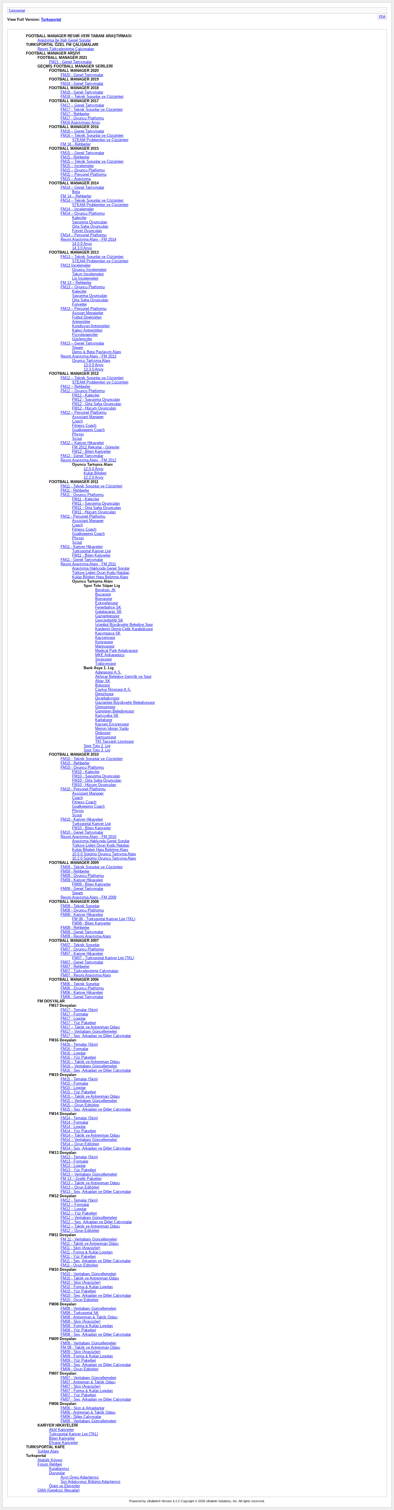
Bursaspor (103, 598)
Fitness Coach (84, 425)
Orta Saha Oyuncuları (90, 226)
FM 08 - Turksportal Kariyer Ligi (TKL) (103, 919)
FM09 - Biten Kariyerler (91, 884)
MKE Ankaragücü (109, 655)
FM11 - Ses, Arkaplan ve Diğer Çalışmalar (96, 1261)
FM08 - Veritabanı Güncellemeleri (88, 1308)
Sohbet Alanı (48, 1451)
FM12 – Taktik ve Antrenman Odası (90, 1226)
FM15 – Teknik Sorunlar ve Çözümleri (92, 161)
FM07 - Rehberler (75, 966)
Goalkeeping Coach (88, 430)
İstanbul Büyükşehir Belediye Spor (124, 624)
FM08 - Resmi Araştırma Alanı (86, 936)
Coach (77, 421)
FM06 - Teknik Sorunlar (80, 984)
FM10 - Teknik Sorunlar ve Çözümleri (92, 759)
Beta (76, 192)
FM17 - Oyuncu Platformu (82, 118)
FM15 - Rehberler (75, 157)
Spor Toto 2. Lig (97, 746)
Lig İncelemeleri (85, 278)
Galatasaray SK (108, 611)
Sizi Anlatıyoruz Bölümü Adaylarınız (91, 1481)
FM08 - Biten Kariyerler (91, 923)
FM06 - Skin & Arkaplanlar (82, 1408)
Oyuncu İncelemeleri (89, 269)
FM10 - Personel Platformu (83, 789)
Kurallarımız (59, 1468)
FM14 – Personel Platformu (83, 235)
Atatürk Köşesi (49, 1460)
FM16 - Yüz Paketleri (78, 1057)
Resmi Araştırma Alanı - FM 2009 (88, 897)
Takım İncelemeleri (88, 274)
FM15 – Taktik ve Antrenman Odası (90, 1096)
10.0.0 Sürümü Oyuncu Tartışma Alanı (104, 854)
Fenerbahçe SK (108, 607)
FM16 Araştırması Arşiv (80, 122)
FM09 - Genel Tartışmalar (82, 888)
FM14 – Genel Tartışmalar (82, 187)
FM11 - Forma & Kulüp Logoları (87, 1252)
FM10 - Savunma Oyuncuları (96, 776)
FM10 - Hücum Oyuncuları (94, 785)
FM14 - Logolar (73, 1126)
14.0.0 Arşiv (82, 244)
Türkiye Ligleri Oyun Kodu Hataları (101, 572)
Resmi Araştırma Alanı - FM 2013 (88, 356)
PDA (382, 16)
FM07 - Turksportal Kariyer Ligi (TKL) (103, 958)
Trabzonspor (105, 663)
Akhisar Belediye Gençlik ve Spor (123, 676)
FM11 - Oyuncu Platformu (82, 495)
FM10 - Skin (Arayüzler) (80, 1282)
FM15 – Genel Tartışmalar (82, 153)
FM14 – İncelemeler (77, 209)
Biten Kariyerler (62, 1438)
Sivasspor (103, 659)
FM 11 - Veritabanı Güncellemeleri (89, 1239)
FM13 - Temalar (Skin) (79, 1157)
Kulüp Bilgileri (95, 473)
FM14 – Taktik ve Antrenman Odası (90, 1135)
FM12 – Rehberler (75, 386)
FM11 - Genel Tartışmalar (82, 559)
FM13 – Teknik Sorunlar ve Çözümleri (92, 257)
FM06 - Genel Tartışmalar (82, 997)
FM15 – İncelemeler (77, 166)
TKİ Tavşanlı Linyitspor (114, 741)
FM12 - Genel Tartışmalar (82, 456)
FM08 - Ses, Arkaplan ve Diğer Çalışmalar (96, 1334)
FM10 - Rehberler (75, 763)
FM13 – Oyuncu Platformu (83, 287)
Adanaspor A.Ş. (108, 672)
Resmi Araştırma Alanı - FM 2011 (88, 564)
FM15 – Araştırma (76, 179)
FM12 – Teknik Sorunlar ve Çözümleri (92, 378)
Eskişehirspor (106, 603)
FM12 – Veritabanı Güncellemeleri (89, 1217)
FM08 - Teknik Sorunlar (80, 906)
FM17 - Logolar (73, 1018)
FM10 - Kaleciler (86, 772)
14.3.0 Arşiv (82, 248)
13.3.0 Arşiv (94, 369)
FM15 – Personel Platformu (83, 174)
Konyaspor (104, 642)
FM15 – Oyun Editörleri (80, 1105)
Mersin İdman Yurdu (112, 728)
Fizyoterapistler (85, 334)
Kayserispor (105, 637)
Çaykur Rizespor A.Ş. (113, 689)
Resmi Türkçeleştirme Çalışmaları (65, 49)
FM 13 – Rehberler (76, 282)
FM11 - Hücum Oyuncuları (94, 512)
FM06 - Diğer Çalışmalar (81, 1416)
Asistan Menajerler (87, 313)
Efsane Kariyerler (63, 1442)
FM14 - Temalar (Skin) (79, 1118)
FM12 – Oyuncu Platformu (83, 391)
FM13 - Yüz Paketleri (78, 1170)
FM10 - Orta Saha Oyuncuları (96, 780)
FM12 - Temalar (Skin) (79, 1200)
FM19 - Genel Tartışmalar (82, 83)
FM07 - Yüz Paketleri (78, 1395)
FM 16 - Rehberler (76, 144)
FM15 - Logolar (73, 1088)
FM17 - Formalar (74, 1014)
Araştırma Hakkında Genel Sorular (101, 568)
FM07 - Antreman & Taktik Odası (88, 1382)
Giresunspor (105, 707)
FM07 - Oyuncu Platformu (82, 949)
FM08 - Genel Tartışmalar (82, 932)
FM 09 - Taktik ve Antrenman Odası (90, 1347)
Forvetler (79, 304)
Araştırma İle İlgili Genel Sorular (64, 40)
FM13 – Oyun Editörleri (80, 1187)
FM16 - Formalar (74, 1049)
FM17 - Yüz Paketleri (78, 1023)
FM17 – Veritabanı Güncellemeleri (89, 1031)
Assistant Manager (88, 417)
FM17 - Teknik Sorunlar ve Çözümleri (92, 109)
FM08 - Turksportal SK (80, 1313)
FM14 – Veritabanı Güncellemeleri (89, 1139)
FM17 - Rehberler (75, 114)
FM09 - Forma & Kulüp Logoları (87, 1356)
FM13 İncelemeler (76, 265)
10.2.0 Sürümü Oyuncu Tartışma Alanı (104, 858)
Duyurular (57, 1473)
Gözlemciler (82, 339)
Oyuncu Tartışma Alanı (91, 360)
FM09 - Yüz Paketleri (78, 1360)
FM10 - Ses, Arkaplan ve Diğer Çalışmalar (96, 1295)
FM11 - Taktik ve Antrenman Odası (90, 1243)
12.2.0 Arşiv (94, 477)
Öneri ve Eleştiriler (64, 1486)
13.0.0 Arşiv (94, 365)
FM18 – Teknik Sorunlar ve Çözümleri (92, 96)
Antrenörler (81, 321)
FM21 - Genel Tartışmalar (70, 62)
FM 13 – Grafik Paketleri (81, 1178)
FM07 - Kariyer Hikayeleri (82, 953)
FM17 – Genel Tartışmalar (82, 105)
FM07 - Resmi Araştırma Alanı (86, 975)
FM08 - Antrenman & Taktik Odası (89, 1317)
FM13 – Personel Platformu (83, 308)
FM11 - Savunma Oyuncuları (96, 503)
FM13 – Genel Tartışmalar (82, 343)
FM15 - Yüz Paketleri (78, 1092)
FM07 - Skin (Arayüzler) (80, 1386)
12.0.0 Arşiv (94, 469)
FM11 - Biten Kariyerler (91, 555)
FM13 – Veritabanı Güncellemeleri (89, 1174)
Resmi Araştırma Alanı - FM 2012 (88, 460)
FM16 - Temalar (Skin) (79, 1044)
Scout (77, 438)
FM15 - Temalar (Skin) (79, 1079)
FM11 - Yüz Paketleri (78, 1256)
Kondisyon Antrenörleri (91, 326)
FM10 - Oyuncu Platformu (82, 767)
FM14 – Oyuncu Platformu (83, 213)
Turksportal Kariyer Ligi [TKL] (73, 1434)
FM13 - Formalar (74, 1161)
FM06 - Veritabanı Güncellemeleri (88, 1421)
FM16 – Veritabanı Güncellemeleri (89, 1066)
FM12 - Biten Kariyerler (91, 451)
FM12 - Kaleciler (86, 395)
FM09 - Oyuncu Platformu (82, 875)
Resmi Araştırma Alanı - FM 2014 (88, 239)
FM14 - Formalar (74, 1122)
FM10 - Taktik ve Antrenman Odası (90, 1278)
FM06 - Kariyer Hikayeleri (82, 992)
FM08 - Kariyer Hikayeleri (82, 914)
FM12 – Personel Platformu (83, 412)
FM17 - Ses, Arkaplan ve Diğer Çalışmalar (96, 1036)
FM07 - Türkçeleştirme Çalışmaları (90, 971)
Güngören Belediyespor (114, 711)
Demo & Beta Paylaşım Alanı (96, 352)
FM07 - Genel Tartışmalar (82, 962)
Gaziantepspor (107, 616)
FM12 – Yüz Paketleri (79, 1213)
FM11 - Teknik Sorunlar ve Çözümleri (91, 486)
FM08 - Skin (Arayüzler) (80, 1321)
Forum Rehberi (49, 1464)
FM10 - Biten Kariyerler (91, 828)
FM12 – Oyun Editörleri (80, 1230)
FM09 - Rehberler (75, 871)
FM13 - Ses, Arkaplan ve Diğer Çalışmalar (96, 1191)
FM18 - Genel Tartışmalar (82, 92)
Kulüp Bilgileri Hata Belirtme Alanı (100, 577)
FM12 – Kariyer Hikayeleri (82, 443)
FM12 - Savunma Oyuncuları (96, 399)
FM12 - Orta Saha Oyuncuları (96, 404)
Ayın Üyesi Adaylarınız (80, 1477)
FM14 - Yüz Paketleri (78, 1131)
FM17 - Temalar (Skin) (79, 1010)
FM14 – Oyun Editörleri (80, 1144)
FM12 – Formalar (75, 1204)
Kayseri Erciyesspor (112, 724)
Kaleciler (79, 218)
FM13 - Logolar (73, 1165)
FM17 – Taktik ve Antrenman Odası (90, 1027)
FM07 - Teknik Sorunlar (80, 945)
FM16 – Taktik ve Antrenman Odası (90, 1062)
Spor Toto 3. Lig (97, 750)
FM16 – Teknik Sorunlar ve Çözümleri (92, 135)
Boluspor (102, 685)
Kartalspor (103, 720)
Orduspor (102, 733)
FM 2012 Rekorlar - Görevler (95, 447)
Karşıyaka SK (107, 715)
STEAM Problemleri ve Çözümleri (100, 140)
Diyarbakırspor (107, 698)
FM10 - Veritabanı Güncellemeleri (88, 1274)
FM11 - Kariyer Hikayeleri (82, 547)
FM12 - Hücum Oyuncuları (94, 408)
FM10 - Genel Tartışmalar (82, 832)
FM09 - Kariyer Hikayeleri (82, 880)
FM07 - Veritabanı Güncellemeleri (88, 1378)
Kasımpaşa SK (108, 633)
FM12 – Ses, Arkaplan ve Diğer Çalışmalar (96, 1222)
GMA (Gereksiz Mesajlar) (58, 1490)
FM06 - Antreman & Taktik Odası (88, 1412)
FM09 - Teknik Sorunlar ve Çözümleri (92, 867)
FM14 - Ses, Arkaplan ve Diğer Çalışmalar (96, 1148)
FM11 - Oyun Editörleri (79, 1265)
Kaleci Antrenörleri (87, 330)
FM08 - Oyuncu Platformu (82, 910)
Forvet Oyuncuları (87, 231)
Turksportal (17, 10)
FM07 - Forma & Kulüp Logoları (87, 1391)
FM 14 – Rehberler (76, 196)
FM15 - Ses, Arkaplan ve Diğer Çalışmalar (96, 1109)
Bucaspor (103, 594)
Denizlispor (104, 694)
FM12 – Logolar (74, 1209)
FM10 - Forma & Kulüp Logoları (87, 1287)
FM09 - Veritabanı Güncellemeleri (88, 1343)
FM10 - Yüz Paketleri (78, 1291)
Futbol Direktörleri (87, 317)
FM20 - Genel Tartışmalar (82, 75)
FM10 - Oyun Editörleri (79, 1300)
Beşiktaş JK (105, 590)
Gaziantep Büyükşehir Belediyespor (125, 702)
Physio (78, 434)
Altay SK (102, 681)
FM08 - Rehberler (75, 927)
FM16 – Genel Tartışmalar (82, 131)
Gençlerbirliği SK (109, 620)
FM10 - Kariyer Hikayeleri (82, 819)
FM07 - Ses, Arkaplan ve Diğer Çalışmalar (96, 1399)
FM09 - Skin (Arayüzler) (80, 1352)
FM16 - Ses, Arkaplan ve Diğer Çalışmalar (96, 1070)
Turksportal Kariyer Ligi (91, 551)
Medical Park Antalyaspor (116, 650)
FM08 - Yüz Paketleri (78, 1330)
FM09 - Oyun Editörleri (79, 1369)
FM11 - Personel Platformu (83, 516)
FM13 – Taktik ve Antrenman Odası (90, 1183)
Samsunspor (105, 737)
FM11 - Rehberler (75, 490)
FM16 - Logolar (73, 1053)
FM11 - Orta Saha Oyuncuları (96, 508)
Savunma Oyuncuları (89, 222)
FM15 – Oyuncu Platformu (83, 170)
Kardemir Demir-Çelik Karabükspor (124, 629)
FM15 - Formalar (74, 1083)
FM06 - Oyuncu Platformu (82, 988)
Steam (77, 347)
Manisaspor (105, 646)
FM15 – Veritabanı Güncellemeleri (89, 1101)
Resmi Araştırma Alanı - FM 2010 (88, 836)
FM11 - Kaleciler (85, 499)
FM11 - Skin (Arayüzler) (80, 1248)
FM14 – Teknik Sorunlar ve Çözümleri (92, 200)
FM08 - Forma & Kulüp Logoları (87, 1326)
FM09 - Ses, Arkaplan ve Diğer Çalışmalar (96, 1365)
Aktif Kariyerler (61, 1429)
